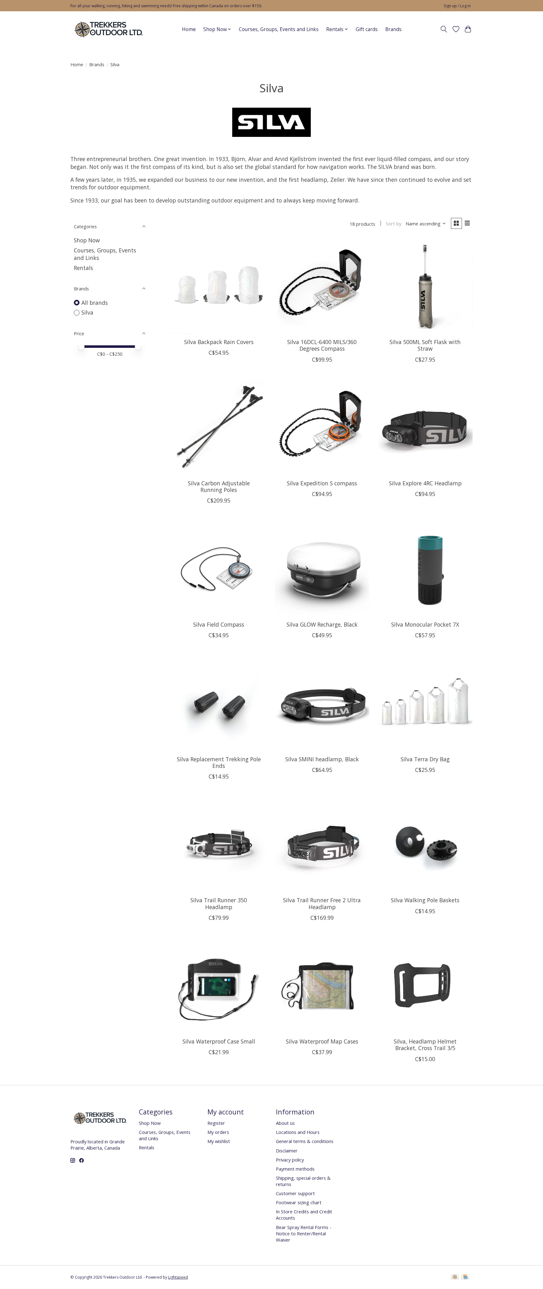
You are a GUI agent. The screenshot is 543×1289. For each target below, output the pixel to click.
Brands (393, 29)
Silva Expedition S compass (322, 483)
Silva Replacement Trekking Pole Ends (219, 762)
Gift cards (367, 29)
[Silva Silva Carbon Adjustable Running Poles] (219, 427)
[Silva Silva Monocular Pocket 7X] (425, 568)
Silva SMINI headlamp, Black (322, 759)
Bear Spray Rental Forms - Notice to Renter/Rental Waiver (304, 1233)
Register (216, 1123)
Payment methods (295, 1169)
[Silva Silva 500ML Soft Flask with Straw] (425, 286)
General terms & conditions (304, 1141)
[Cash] (455, 1277)
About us (285, 1123)
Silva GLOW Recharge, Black (322, 624)
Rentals (83, 268)
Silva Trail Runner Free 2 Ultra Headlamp (322, 903)
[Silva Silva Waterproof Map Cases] (322, 986)
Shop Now (87, 240)
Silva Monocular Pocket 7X (425, 624)
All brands (94, 302)
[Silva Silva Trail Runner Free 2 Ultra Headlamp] (322, 844)
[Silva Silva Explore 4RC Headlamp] (425, 427)
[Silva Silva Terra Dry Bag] (425, 703)
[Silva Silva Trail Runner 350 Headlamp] (219, 844)
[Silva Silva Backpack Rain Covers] (219, 286)
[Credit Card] (465, 1277)
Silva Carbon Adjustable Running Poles (219, 486)
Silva (87, 312)
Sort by (393, 223)
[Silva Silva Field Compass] (219, 568)
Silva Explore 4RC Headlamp (425, 483)
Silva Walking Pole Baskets (425, 900)
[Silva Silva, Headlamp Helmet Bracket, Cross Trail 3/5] (425, 986)
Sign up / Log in (457, 5)
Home (189, 29)
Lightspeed (178, 1277)
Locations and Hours (298, 1132)
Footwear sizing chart (298, 1202)
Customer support (295, 1193)
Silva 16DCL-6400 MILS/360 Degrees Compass (322, 345)
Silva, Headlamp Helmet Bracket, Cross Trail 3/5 (425, 1045)
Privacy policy (290, 1160)
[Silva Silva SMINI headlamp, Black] (322, 703)
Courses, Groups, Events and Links (279, 29)
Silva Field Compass (218, 624)
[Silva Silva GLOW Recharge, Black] (322, 568)
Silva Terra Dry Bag (425, 759)
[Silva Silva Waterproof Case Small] (219, 986)
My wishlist (218, 1141)
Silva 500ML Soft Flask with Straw (425, 345)
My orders (218, 1132)
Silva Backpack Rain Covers (219, 342)
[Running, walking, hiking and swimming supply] (108, 29)
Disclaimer (287, 1150)
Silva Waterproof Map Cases (322, 1041)
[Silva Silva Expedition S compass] (322, 427)
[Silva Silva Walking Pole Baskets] (425, 844)
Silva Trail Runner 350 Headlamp (218, 903)
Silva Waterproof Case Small (219, 1041)
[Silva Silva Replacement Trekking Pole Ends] (219, 703)
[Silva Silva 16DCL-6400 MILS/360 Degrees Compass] (322, 286)
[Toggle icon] (443, 29)
